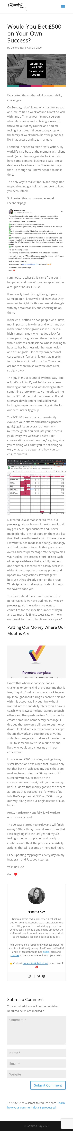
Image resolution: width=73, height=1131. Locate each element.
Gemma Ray (17, 47)
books (46, 951)
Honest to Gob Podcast (35, 963)
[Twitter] (38, 976)
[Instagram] (29, 976)
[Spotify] (43, 976)
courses (15, 955)
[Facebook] (34, 976)
